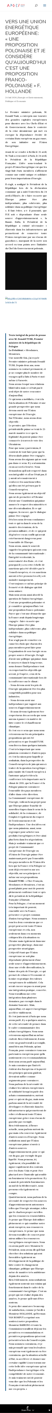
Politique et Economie (15, 101)
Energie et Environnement (30, 97)
